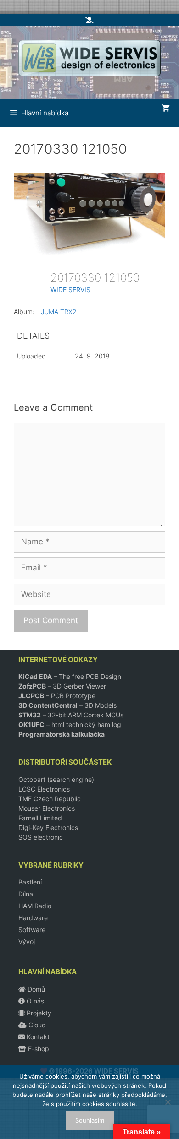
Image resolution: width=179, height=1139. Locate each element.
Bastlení (30, 882)
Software (31, 929)
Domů (35, 989)
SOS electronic (40, 837)
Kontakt (37, 1037)
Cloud (36, 1025)
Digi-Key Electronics (48, 827)
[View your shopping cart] (165, 108)
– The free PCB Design (69, 676)
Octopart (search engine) (56, 779)
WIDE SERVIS (70, 289)
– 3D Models (67, 705)
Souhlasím (89, 1120)
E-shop (37, 1048)
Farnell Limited (40, 818)
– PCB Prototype (56, 696)
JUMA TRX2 (59, 311)
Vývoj (26, 941)
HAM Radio (34, 906)
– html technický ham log (69, 724)
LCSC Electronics (44, 789)
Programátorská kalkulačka (61, 734)
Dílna (25, 894)
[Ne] (167, 1101)
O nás (34, 1001)
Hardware (33, 918)
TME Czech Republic (49, 799)
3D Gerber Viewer (79, 686)
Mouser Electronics (46, 808)
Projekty (38, 1013)
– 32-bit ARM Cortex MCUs (70, 715)
